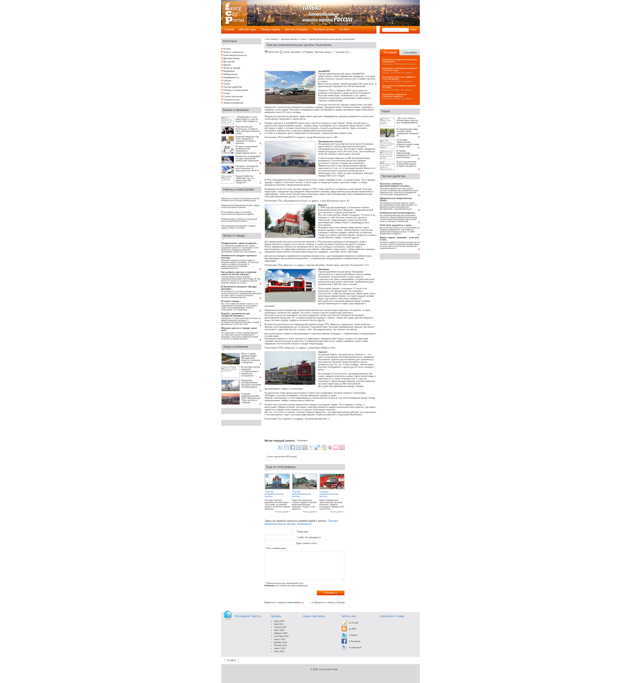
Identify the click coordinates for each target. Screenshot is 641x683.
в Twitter (353, 635)
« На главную (271, 39)
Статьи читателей (233, 96)
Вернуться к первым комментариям (283, 602)
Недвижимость (231, 77)
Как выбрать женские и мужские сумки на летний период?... (238, 273)
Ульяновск (302, 440)
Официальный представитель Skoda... (396, 199)
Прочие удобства (232, 87)
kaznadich (295, 52)
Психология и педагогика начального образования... (399, 60)
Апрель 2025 (280, 627)
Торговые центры (288, 39)
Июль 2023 (279, 651)
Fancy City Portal (328, 669)
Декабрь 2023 (280, 642)
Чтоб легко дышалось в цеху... (396, 225)
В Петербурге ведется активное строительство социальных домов (237, 213)
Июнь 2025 (279, 621)
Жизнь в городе (231, 67)
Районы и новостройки (235, 90)
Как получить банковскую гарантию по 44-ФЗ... (398, 87)
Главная (229, 29)
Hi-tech (227, 48)
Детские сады (247, 29)
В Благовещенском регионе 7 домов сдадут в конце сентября (238, 227)
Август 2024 (279, 639)
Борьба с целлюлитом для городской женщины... (235, 314)
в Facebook (354, 641)
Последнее (390, 52)
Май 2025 (278, 624)
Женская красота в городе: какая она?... (239, 329)
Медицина (229, 71)
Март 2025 (279, 630)
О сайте (231, 660)
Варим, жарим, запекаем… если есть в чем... (399, 238)
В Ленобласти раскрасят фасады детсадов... (239, 287)
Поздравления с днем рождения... (239, 243)
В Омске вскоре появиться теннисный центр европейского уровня (239, 220)
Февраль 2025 (280, 633)
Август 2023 (279, 648)
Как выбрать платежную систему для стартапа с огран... (399, 69)
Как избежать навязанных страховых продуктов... (394, 95)
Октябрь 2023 (280, 645)
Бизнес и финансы (233, 52)
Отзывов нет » (343, 52)
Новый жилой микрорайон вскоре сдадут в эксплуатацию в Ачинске (240, 206)
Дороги (227, 64)
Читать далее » (282, 512)
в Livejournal (355, 647)
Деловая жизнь (231, 58)
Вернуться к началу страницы (329, 602)
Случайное (410, 52)
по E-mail (353, 623)
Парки (226, 83)
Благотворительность (235, 55)
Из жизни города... (231, 301)
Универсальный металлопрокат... (398, 213)
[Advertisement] (325, 62)
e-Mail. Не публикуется (308, 537)
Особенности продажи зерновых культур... (239, 256)
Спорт (226, 93)
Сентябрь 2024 (281, 636)
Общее (227, 80)
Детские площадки (296, 29)
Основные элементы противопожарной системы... (395, 184)
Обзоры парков (270, 29)
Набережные (230, 74)
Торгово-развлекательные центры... (274, 494)
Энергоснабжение (233, 102)
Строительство (231, 99)
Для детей (229, 61)
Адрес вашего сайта (306, 543)
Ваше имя (302, 531)
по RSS (352, 629)
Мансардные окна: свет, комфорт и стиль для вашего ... (398, 78)
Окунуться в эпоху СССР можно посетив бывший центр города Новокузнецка (240, 199)
